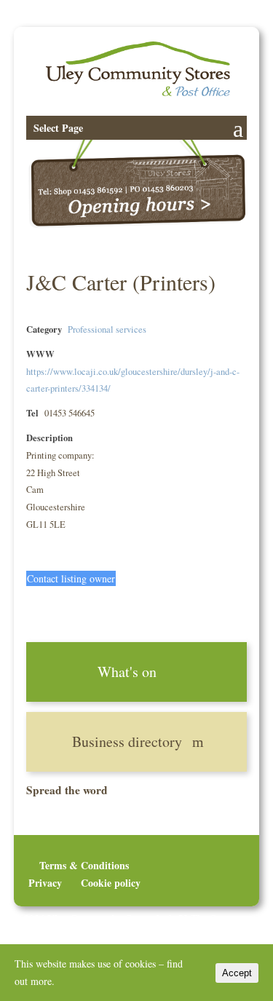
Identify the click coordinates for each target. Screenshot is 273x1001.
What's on (127, 671)
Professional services (107, 329)
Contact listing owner (71, 578)
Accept (237, 973)
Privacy (45, 882)
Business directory (127, 741)
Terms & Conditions (84, 865)
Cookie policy (111, 882)
